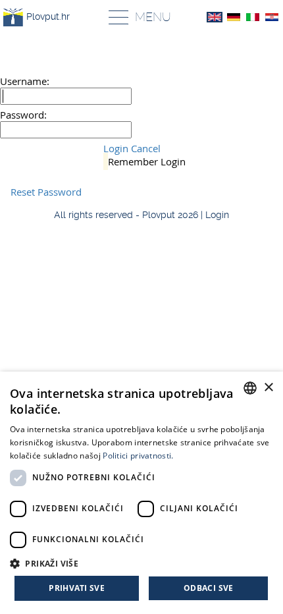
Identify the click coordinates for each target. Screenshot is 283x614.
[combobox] (250, 388)
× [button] (268, 388)
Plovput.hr (48, 16)
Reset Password (46, 191)
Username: (24, 81)
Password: (23, 114)
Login (115, 148)
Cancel (146, 148)
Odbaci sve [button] (209, 588)
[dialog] (141, 493)
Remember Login (147, 161)
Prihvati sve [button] (77, 588)
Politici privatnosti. (138, 455)
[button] (141, 563)
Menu (153, 17)
